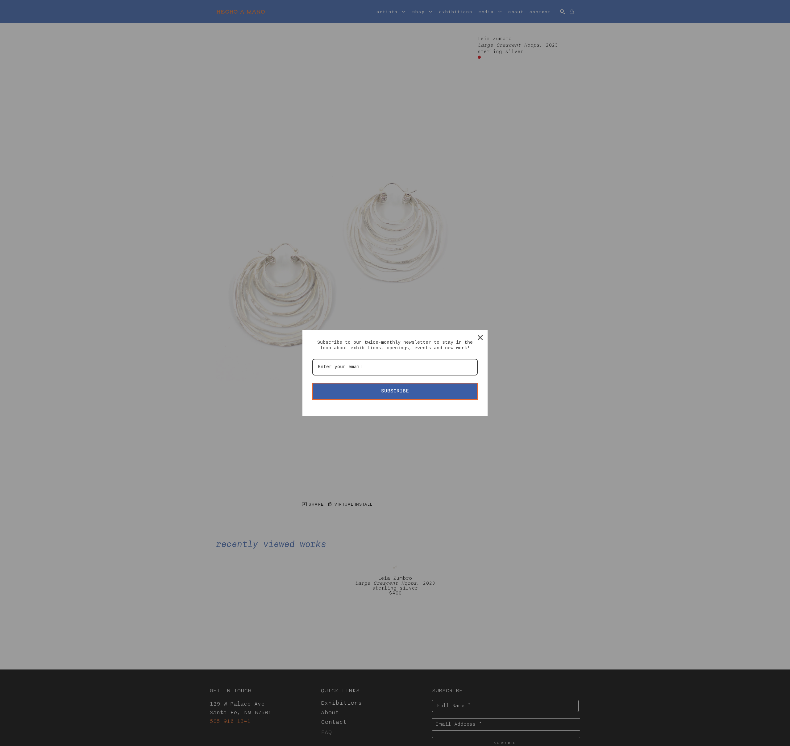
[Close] (480, 337)
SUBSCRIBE (395, 391)
